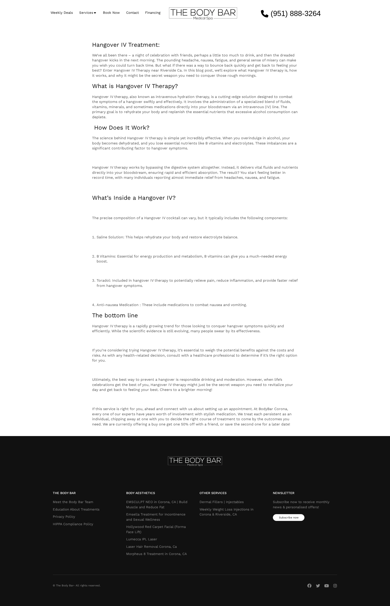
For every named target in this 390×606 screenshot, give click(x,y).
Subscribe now (289, 517)
